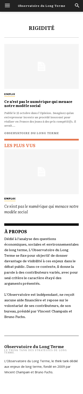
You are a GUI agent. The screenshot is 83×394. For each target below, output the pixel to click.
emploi (9, 94)
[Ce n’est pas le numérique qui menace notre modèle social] (41, 66)
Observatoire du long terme (31, 133)
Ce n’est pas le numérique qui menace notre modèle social (38, 103)
